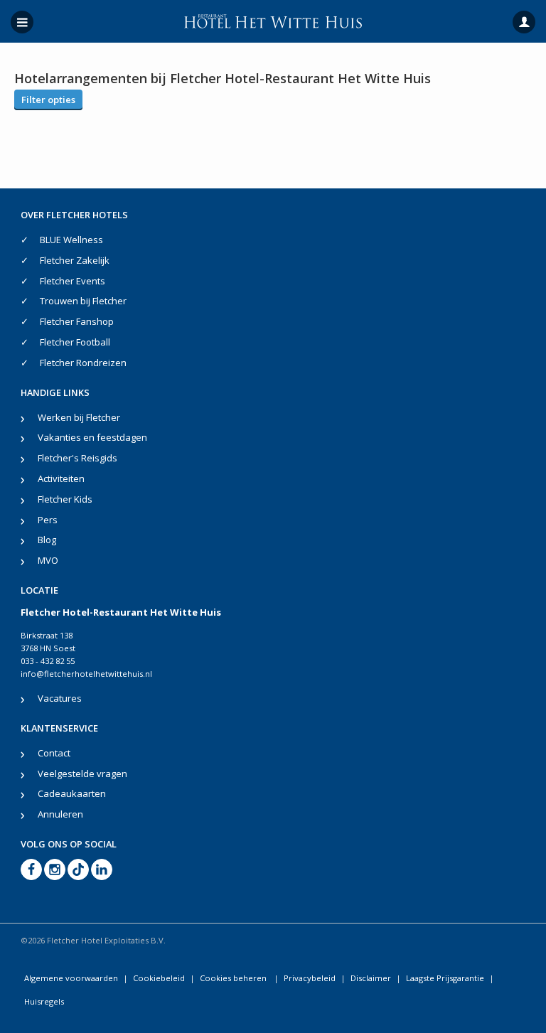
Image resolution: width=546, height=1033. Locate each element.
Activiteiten (61, 478)
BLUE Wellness (71, 239)
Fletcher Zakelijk (74, 260)
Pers (48, 519)
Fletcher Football (75, 342)
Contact (54, 752)
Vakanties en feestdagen (92, 437)
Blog (47, 539)
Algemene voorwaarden (71, 978)
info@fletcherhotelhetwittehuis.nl (86, 673)
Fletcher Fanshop (77, 321)
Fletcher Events (72, 280)
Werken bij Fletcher (79, 417)
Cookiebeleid (159, 978)
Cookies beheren (234, 978)
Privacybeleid (310, 978)
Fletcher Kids (65, 499)
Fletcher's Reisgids (77, 457)
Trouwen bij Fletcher (83, 300)
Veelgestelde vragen (82, 773)
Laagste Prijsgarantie (445, 978)
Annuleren (60, 814)
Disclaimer (370, 978)
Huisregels (44, 1001)
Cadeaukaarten (72, 793)
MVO (48, 560)
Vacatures (60, 698)
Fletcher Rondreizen (83, 362)
